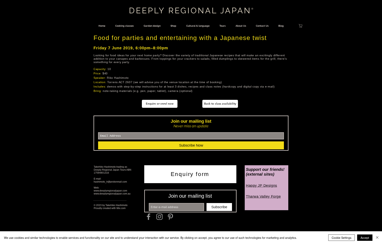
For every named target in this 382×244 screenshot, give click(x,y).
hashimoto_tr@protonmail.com (110, 181)
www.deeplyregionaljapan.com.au (112, 193)
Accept (365, 238)
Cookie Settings (341, 238)
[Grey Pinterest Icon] (170, 216)
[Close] (377, 237)
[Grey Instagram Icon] (159, 216)
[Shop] (300, 26)
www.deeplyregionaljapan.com (110, 190)
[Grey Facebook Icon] (148, 216)
